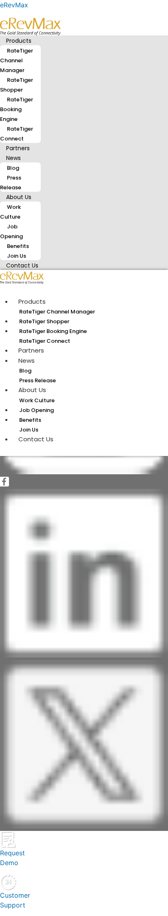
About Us (18, 197)
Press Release (10, 182)
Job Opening (11, 231)
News (13, 158)
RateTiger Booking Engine (16, 109)
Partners (31, 350)
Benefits (18, 246)
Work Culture (10, 212)
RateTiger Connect (16, 133)
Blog (13, 168)
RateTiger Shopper (16, 85)
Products (18, 41)
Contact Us (22, 265)
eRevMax (14, 5)
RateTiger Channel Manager (16, 60)
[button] (84, 40)
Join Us (28, 430)
